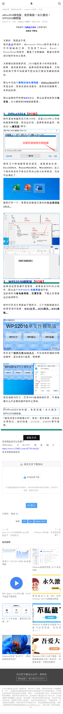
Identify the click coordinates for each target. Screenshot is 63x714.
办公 (31, 521)
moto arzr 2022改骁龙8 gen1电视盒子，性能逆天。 (15, 533)
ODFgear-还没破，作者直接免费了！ (47, 533)
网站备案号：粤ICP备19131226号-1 (31, 679)
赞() (33, 505)
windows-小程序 (30, 9)
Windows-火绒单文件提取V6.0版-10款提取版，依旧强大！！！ (46, 628)
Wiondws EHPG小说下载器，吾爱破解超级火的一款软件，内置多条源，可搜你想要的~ (46, 659)
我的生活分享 (31, 3)
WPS (25, 521)
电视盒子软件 (40, 521)
